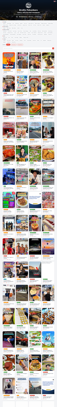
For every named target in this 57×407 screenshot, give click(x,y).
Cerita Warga (16, 37)
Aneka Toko (50, 34)
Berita (12, 37)
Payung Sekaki (29, 40)
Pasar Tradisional (34, 32)
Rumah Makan (9, 23)
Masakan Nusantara (44, 23)
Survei (9, 37)
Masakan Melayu (50, 23)
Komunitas (4, 32)
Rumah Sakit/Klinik (13, 34)
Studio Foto (29, 34)
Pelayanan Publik (25, 37)
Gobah (13, 40)
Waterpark (45, 34)
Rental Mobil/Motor (6, 34)
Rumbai (38, 40)
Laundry (15, 32)
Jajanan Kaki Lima (31, 23)
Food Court (25, 23)
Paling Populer (14, 44)
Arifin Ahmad (9, 40)
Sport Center (24, 34)
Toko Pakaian (34, 34)
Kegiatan (21, 37)
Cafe (13, 23)
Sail (41, 40)
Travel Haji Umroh (40, 34)
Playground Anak (40, 32)
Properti (45, 32)
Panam (25, 40)
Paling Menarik (20, 44)
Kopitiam (21, 23)
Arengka (4, 40)
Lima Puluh (16, 40)
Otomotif (29, 32)
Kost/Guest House (10, 32)
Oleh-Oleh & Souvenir (23, 32)
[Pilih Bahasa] (54, 1)
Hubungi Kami (38, 16)
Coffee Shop (17, 23)
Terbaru (8, 44)
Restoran (4, 23)
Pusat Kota (34, 40)
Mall (18, 32)
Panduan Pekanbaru (23, 16)
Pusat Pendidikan (50, 32)
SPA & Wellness (19, 34)
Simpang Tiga (49, 40)
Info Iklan (31, 16)
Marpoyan (21, 40)
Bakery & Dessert (37, 23)
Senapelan (44, 40)
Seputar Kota (5, 37)
